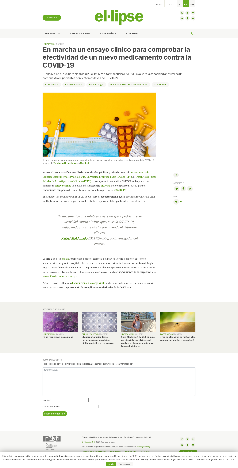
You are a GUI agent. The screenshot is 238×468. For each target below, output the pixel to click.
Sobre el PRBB (130, 452)
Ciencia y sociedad (80, 33)
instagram (182, 12)
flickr (193, 12)
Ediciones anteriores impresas (94, 452)
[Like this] (176, 202)
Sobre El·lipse (115, 452)
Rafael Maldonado (74, 238)
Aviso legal (145, 452)
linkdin (182, 18)
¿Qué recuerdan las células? (58, 337)
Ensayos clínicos (73, 84)
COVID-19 (120, 190)
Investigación (52, 33)
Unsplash (84, 163)
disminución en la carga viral (87, 283)
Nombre (47, 400)
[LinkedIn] (190, 189)
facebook (187, 18)
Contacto (170, 4)
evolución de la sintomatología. (60, 276)
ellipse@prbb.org (143, 447)
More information (125, 464)
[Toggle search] (192, 34)
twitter (187, 12)
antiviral (105, 185)
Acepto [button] (111, 464)
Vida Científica (108, 33)
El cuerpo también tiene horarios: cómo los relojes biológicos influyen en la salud (98, 340)
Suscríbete (52, 17)
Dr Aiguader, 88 (88, 442)
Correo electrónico (52, 406)
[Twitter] (176, 189)
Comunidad (132, 33)
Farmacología (96, 84)
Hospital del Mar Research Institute (129, 84)
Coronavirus (51, 84)
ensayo (65, 258)
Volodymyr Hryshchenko (65, 163)
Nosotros (158, 4)
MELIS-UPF (160, 84)
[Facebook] (183, 189)
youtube (193, 18)
